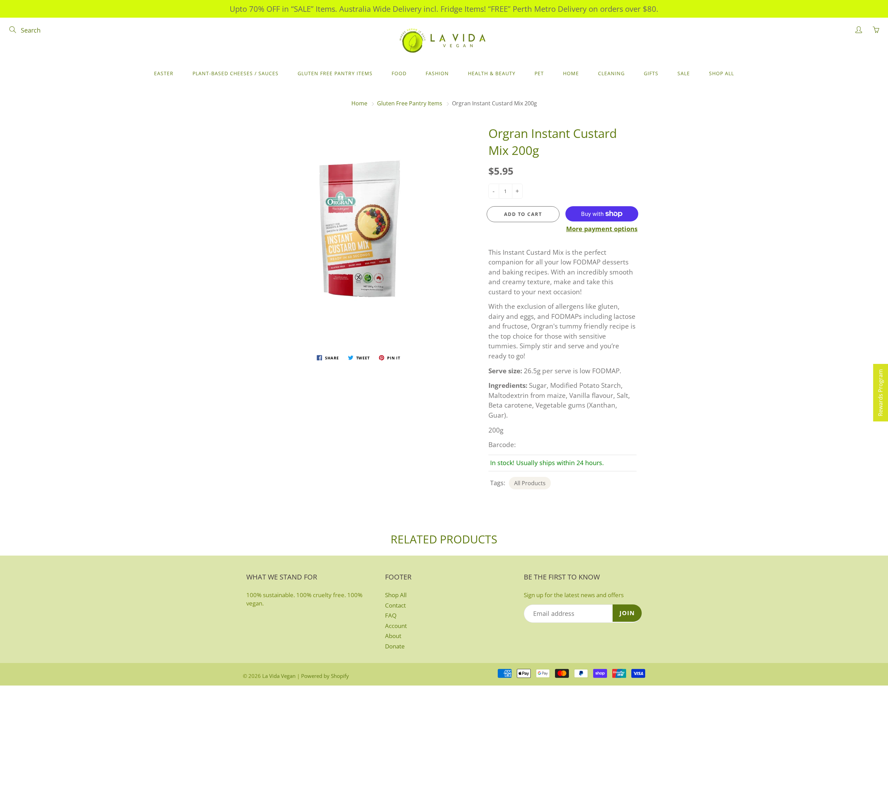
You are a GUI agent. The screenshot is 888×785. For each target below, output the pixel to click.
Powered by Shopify (325, 675)
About (393, 636)
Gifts (651, 73)
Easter (163, 73)
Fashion (437, 73)
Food (399, 73)
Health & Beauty (491, 73)
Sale (683, 73)
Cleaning (611, 73)
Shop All (721, 73)
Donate (395, 646)
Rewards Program (880, 392)
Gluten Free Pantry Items (335, 73)
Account (396, 626)
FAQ (390, 615)
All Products (530, 483)
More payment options (602, 229)
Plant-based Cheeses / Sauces (236, 73)
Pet (539, 73)
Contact (395, 605)
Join (627, 613)
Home (571, 73)
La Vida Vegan (279, 675)
